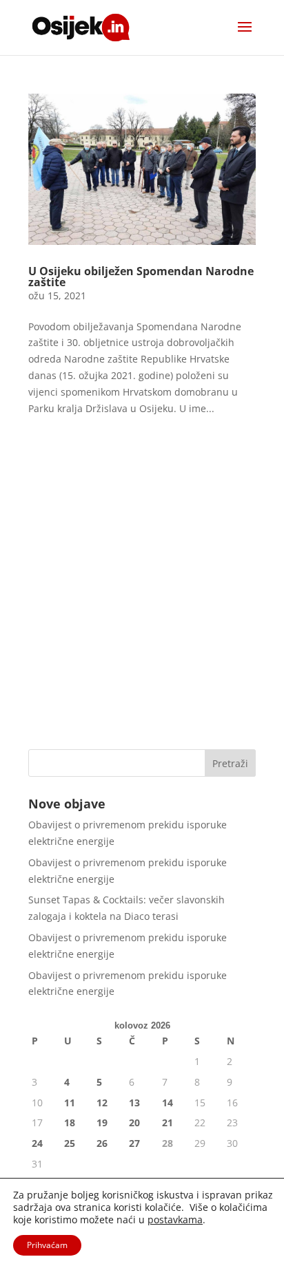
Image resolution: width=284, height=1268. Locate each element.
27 (134, 1143)
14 (167, 1102)
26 (102, 1143)
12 (102, 1102)
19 (102, 1122)
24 (37, 1143)
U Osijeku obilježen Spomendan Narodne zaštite (141, 277)
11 (69, 1102)
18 (69, 1122)
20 (134, 1122)
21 (167, 1122)
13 (134, 1102)
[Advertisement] (142, 587)
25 (69, 1143)
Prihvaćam (47, 1245)
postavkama (175, 1220)
